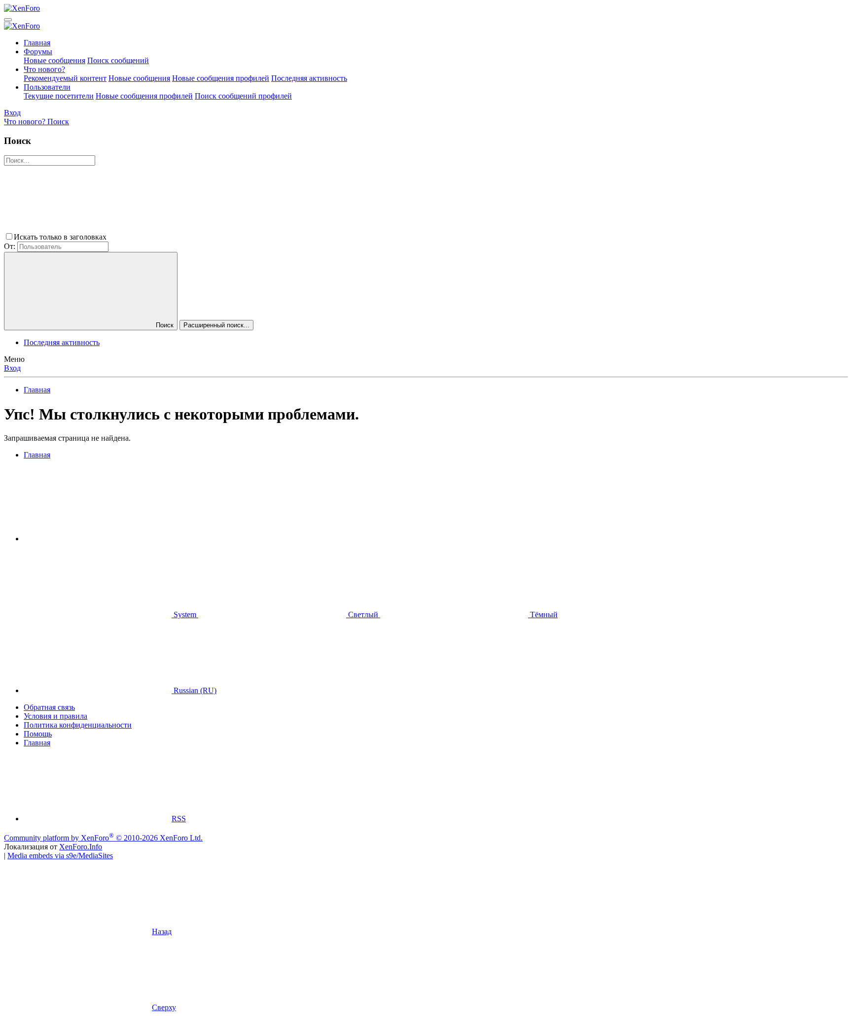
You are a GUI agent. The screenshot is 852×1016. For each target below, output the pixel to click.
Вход (12, 368)
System (185, 614)
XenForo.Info (80, 846)
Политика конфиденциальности (78, 725)
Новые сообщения (54, 60)
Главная (37, 42)
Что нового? (44, 69)
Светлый (363, 614)
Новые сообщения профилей (220, 78)
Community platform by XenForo (103, 838)
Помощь (38, 734)
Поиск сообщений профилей (243, 96)
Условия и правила (55, 716)
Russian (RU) (194, 690)
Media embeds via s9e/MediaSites (60, 855)
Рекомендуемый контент (65, 78)
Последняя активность (309, 78)
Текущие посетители (59, 96)
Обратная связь (49, 707)
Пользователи (47, 87)
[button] (182, 237)
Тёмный (543, 614)
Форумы (38, 51)
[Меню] (8, 19)
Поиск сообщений (118, 60)
